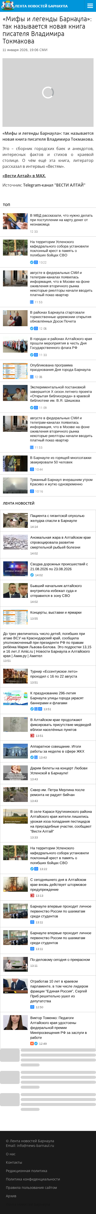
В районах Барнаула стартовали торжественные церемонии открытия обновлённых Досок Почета (60, 316)
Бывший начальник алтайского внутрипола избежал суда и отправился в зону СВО (56, 591)
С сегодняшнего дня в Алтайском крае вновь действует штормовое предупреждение (58, 885)
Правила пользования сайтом (31, 1187)
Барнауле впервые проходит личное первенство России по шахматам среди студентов (60, 911)
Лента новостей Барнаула (28, 1204)
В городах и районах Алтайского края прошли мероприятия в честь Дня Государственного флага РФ (61, 343)
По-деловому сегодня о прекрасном (60, 960)
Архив (11, 1196)
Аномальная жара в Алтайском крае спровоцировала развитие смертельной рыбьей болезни (60, 542)
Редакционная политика (26, 1170)
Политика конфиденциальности (33, 1179)
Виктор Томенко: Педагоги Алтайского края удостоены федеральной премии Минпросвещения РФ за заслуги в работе (58, 1028)
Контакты (14, 1162)
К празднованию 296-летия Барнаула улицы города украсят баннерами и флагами (57, 698)
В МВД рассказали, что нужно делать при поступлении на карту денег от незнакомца (61, 219)
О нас (11, 1154)
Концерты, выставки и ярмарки (55, 612)
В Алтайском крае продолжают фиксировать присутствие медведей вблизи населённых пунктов (60, 725)
